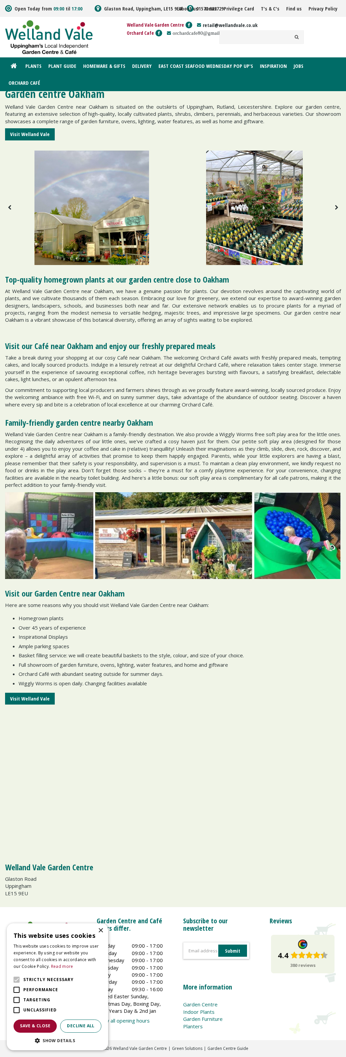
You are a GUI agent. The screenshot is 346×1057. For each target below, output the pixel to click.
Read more (62, 966)
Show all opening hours (123, 1020)
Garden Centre (200, 1004)
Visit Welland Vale (30, 134)
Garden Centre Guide (227, 1048)
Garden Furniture (203, 1018)
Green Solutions (187, 1048)
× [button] (100, 930)
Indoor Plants (199, 1011)
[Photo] (91, 208)
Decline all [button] (80, 1026)
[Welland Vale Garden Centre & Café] (49, 36)
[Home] (13, 65)
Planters (193, 1026)
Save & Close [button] (35, 1026)
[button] (57, 1040)
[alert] (57, 986)
